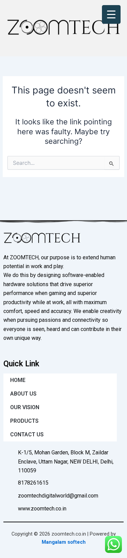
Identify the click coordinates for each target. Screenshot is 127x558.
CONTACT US (27, 434)
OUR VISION (24, 407)
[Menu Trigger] (111, 14)
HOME (17, 380)
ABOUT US (23, 393)
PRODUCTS (24, 421)
